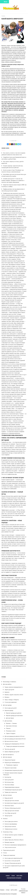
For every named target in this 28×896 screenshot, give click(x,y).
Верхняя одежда (9, 710)
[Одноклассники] (10, 144)
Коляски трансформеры (11, 824)
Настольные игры (9, 782)
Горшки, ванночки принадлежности (14, 687)
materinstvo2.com (23, 890)
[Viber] (14, 144)
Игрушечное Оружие (10, 760)
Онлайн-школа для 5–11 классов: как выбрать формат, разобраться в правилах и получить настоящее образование (12, 180)
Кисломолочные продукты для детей (14, 803)
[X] (12, 144)
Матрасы (7, 697)
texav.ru (23, 892)
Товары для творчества (11, 792)
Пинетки (8, 728)
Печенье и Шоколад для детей (12, 808)
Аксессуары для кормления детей (13, 858)
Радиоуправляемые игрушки (12, 787)
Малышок (14, 7)
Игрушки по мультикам (10, 768)
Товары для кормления (9, 855)
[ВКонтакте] (8, 144)
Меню (5, 2)
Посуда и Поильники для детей (13, 863)
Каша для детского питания (12, 800)
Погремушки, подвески (12, 765)
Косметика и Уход (7, 832)
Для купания (8, 837)
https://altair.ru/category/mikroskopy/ (11, 62)
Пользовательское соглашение (8, 894)
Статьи (5, 852)
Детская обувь (8, 721)
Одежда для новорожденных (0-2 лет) (14, 744)
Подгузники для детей (9, 850)
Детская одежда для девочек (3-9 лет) (14, 736)
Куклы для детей (9, 779)
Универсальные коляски (11, 829)
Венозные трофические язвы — (9, 655)
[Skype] (18, 144)
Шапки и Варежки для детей (12, 751)
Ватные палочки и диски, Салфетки (14, 834)
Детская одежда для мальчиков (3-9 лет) (15, 738)
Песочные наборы (9, 784)
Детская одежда (7, 705)
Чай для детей (8, 815)
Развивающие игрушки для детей (13, 789)
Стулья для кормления (11, 702)
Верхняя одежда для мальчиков (14, 715)
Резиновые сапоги (10, 731)
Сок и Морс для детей (10, 813)
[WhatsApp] (16, 144)
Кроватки (7, 692)
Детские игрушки (7, 757)
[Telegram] (20, 144)
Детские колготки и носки (11, 741)
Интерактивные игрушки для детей (14, 770)
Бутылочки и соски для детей (12, 860)
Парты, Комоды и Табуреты (12, 699)
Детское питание (7, 795)
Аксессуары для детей (10, 708)
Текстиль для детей (10, 749)
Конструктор (8, 777)
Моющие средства (9, 842)
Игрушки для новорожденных (12, 762)
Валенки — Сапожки (11, 723)
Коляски (5, 818)
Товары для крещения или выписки (15, 746)
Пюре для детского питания (12, 810)
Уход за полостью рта (10, 847)
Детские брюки (10, 718)
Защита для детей (9, 689)
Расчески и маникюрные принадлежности (15, 845)
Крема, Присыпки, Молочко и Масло (14, 840)
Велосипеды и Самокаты (9, 681)
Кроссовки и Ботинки (11, 726)
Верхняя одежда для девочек (13, 713)
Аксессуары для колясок (11, 821)
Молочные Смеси (9, 805)
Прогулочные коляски (10, 826)
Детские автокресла (8, 754)
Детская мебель (7, 684)
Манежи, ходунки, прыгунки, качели (14, 694)
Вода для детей (9, 798)
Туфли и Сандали (10, 733)
